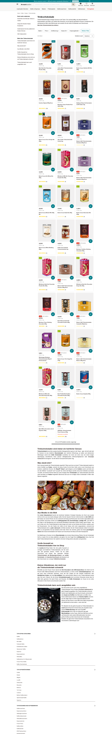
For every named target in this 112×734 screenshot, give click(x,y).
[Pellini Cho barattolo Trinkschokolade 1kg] (65, 231)
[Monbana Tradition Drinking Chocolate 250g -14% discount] (84, 231)
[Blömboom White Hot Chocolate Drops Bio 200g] (47, 377)
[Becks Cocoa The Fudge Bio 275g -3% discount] (65, 340)
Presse (19, 726)
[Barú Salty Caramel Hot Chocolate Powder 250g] (65, 304)
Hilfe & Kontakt (36, 715)
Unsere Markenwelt (22, 733)
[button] (88, 36)
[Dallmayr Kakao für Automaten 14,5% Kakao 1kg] (84, 86)
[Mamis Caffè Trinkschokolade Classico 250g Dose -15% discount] (65, 267)
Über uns (20, 724)
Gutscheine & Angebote (22, 719)
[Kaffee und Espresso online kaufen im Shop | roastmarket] (26, 4)
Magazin (19, 715)
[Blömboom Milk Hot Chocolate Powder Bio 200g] (65, 159)
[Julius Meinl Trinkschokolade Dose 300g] (65, 51)
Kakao (26, 13)
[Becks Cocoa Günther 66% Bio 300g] (84, 51)
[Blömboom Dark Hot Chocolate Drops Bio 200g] (84, 267)
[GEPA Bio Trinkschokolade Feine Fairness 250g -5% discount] (65, 412)
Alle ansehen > (88, 496)
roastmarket (75, 1)
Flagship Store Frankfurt (38, 731)
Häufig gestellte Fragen (37, 717)
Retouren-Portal (36, 724)
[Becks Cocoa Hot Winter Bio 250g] (47, 159)
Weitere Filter (85, 30)
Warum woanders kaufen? (51, 1)
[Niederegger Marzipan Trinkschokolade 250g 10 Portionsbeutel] (47, 340)
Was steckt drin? (21, 46)
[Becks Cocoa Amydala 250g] (84, 377)
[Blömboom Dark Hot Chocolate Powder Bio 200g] (47, 267)
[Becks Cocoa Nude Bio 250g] (65, 196)
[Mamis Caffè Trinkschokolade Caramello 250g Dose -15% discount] (84, 304)
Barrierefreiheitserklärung (23, 728)
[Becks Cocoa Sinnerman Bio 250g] (84, 196)
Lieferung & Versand (37, 719)
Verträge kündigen (37, 721)
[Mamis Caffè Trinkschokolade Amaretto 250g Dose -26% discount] (84, 159)
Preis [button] (46, 30)
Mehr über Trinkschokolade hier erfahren (47, 25)
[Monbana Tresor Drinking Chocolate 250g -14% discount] (47, 304)
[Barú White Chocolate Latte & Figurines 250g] (47, 412)
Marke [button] (40, 30)
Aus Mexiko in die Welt (23, 49)
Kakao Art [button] (64, 30)
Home (18, 13)
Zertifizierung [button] (54, 30)
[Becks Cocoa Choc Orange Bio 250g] (47, 123)
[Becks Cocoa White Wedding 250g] (47, 231)
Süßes (22, 13)
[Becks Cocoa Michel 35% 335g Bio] (47, 196)
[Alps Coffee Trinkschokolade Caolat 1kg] (65, 123)
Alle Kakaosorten (21, 34)
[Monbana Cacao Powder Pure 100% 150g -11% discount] (65, 86)
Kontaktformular (51, 723)
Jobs (19, 721)
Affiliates (19, 731)
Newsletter (20, 717)
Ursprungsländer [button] (74, 30)
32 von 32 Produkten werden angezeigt (65, 442)
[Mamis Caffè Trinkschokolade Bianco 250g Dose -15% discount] (84, 340)
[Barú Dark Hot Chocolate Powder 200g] (47, 51)
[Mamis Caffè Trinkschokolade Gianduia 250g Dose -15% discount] (84, 123)
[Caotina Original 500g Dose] (47, 86)
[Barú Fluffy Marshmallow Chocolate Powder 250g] (65, 377)
